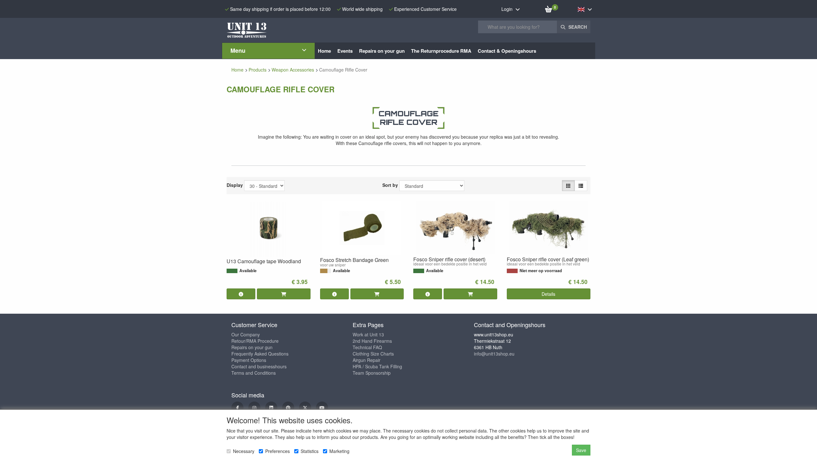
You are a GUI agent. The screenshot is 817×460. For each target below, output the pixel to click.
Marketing (339, 451)
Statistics (310, 451)
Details (548, 294)
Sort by (390, 185)
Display (235, 185)
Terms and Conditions (253, 373)
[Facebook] (237, 408)
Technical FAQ (367, 347)
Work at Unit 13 (368, 334)
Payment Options (248, 360)
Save (581, 450)
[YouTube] (322, 408)
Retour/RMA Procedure (255, 341)
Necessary (243, 451)
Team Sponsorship (372, 373)
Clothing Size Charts (373, 353)
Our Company (245, 334)
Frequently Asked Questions (260, 353)
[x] (305, 408)
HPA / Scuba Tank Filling (377, 366)
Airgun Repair (366, 360)
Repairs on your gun (252, 347)
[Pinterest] (288, 408)
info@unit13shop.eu (494, 353)
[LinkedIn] (271, 408)
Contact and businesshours (259, 366)
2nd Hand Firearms (372, 341)
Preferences (277, 451)
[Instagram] (254, 408)
